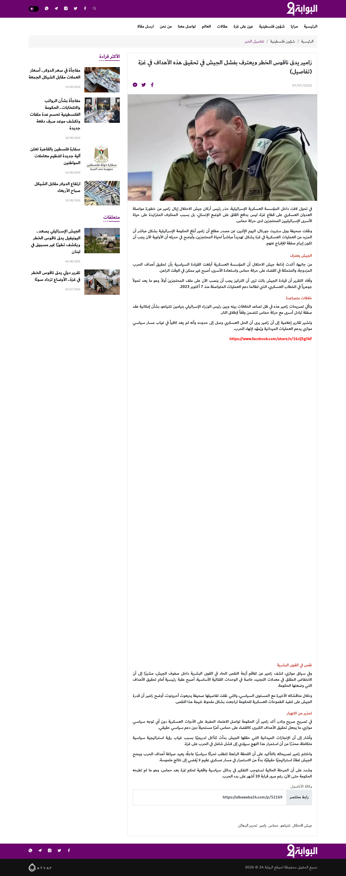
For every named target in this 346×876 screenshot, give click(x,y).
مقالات (222, 26)
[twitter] (75, 9)
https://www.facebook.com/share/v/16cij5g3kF (270, 339)
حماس (273, 826)
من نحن (166, 26)
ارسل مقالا (145, 26)
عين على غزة (243, 26)
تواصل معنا (187, 26)
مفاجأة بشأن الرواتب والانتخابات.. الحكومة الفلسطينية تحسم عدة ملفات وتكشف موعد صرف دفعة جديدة (55, 114)
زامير (262, 826)
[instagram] (66, 9)
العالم (206, 26)
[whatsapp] (46, 9)
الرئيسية (310, 26)
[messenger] (135, 85)
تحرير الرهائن (247, 826)
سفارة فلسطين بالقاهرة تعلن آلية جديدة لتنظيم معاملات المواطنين (55, 156)
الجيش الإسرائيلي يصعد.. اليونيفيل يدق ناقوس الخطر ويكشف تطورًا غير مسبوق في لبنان (55, 241)
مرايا (294, 26)
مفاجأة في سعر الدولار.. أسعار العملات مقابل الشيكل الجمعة (54, 74)
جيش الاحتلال (302, 826)
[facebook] (85, 9)
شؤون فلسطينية (272, 26)
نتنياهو (285, 826)
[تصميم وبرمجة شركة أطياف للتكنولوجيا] (40, 867)
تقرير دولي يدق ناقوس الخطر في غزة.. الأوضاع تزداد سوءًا (55, 276)
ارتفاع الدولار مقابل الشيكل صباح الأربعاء (57, 187)
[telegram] (56, 9)
